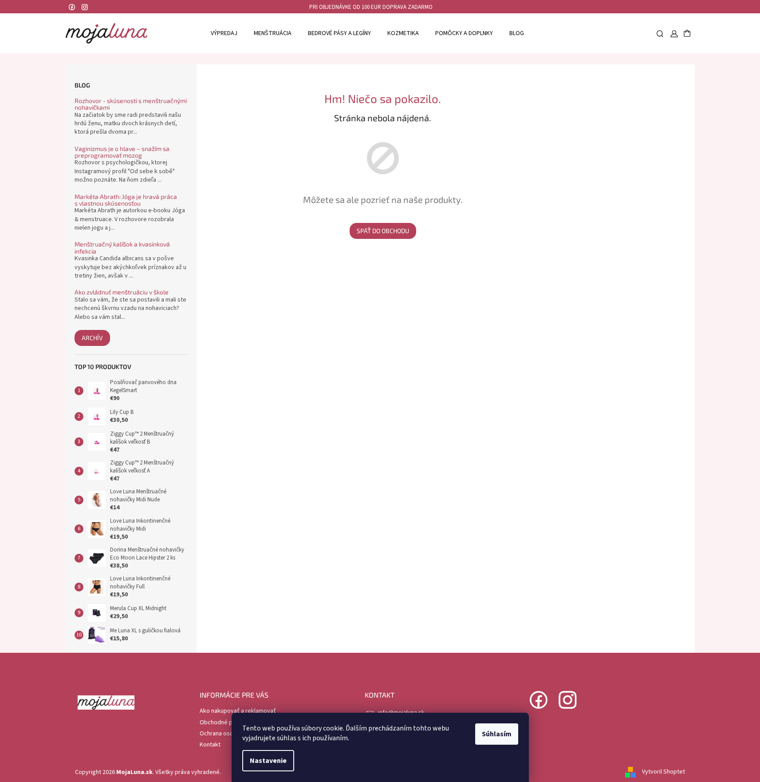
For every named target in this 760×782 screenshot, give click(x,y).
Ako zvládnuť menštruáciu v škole (122, 292)
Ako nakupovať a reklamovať (238, 711)
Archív (92, 337)
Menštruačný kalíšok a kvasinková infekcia (122, 247)
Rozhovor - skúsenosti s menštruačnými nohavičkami (131, 104)
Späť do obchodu (383, 230)
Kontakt (210, 744)
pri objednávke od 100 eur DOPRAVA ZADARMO (371, 7)
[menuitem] (224, 33)
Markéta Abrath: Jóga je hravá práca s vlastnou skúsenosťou (126, 200)
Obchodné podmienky (229, 722)
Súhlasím (497, 734)
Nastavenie (268, 761)
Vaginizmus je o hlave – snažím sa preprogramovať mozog (122, 152)
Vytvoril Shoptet (663, 772)
